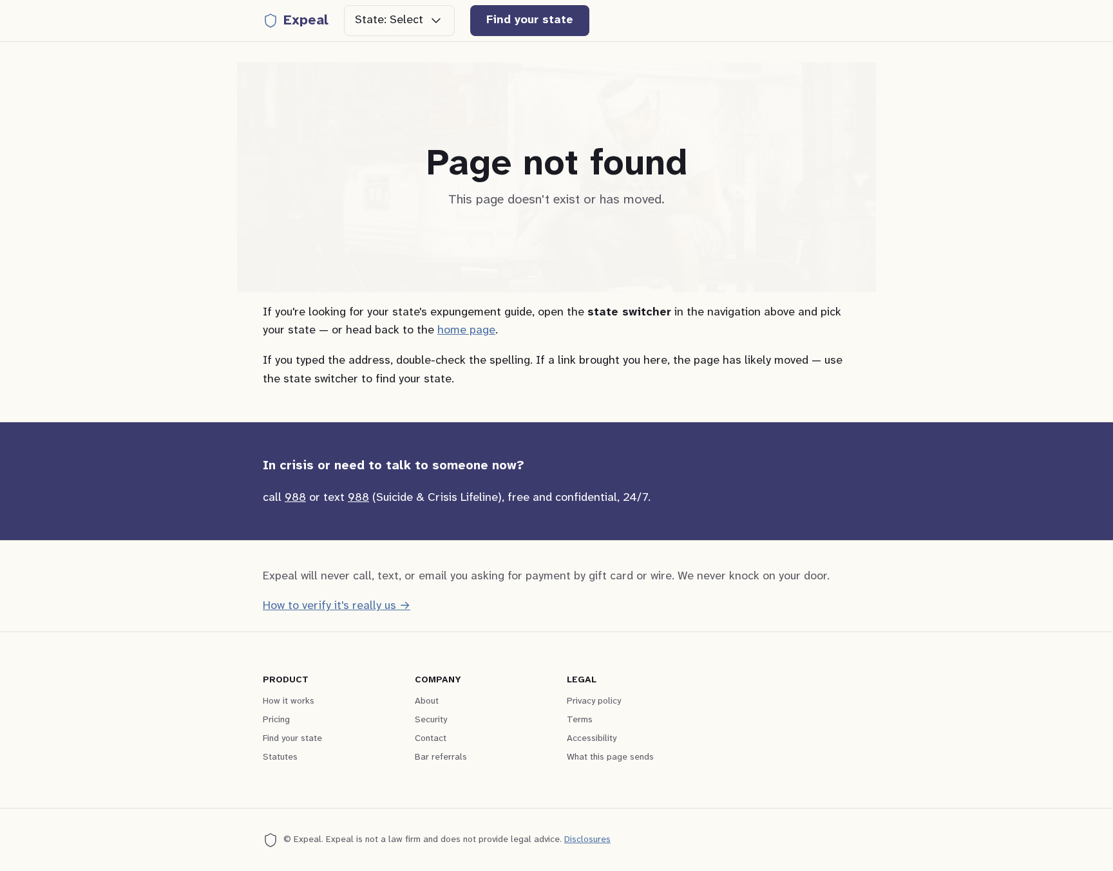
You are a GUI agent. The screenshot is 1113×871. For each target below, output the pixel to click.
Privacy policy (594, 701)
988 (295, 498)
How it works (288, 701)
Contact (430, 739)
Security (431, 720)
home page (466, 330)
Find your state (529, 20)
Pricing (276, 720)
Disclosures (587, 840)
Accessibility (591, 739)
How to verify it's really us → (336, 606)
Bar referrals (441, 757)
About (427, 701)
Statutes (280, 757)
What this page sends (610, 757)
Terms (580, 720)
